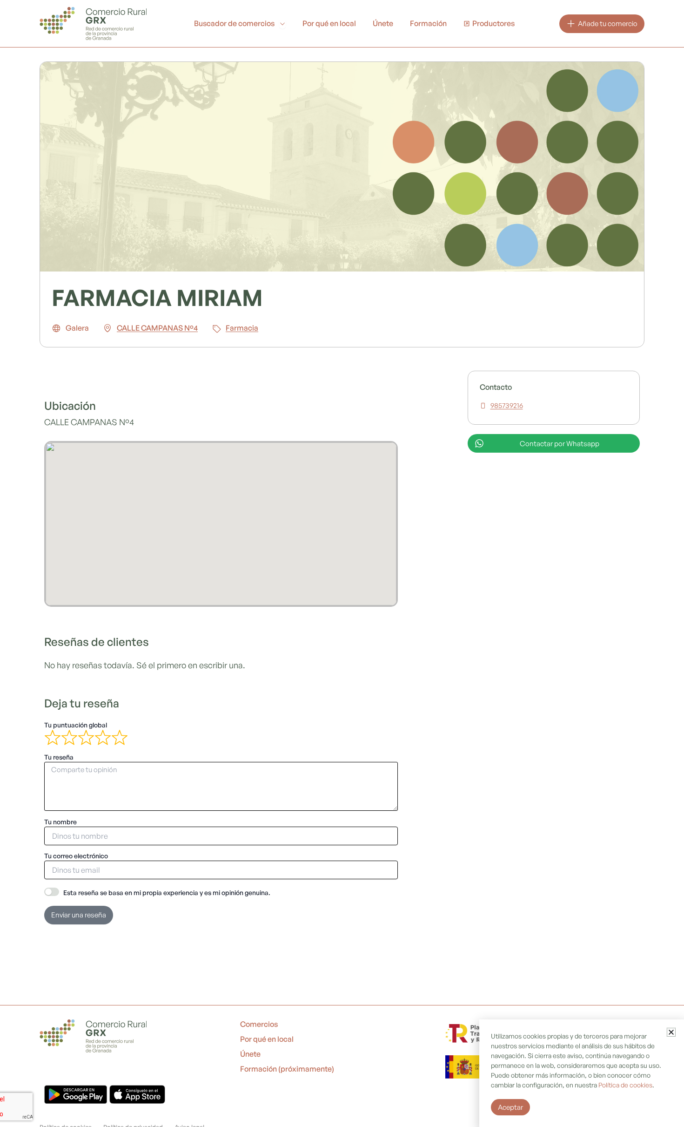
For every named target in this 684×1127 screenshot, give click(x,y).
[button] (671, 1032)
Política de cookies (625, 1085)
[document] (342, 563)
